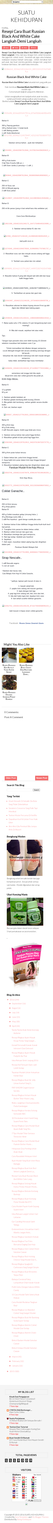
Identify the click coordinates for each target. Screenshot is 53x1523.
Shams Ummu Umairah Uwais (31, 623)
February (16, 1361)
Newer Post (41, 778)
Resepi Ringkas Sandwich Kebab (25, 1237)
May (14, 1021)
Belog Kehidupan (24, 1519)
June (14, 1017)
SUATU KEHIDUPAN (26, 16)
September (17, 1003)
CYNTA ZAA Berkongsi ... (20, 1410)
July (14, 1012)
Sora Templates (21, 1517)
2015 (12, 1371)
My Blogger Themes (40, 1517)
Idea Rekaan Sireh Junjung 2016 (25, 1060)
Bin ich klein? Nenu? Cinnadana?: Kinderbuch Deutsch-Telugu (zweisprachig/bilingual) (22, 1401)
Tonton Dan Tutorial (18, 1427)
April (14, 1026)
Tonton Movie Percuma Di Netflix (23, 815)
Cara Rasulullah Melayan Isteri (24, 1156)
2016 (12, 999)
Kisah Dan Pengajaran (19, 1396)
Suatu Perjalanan (17, 1418)
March (15, 1356)
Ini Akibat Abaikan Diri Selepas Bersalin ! (25, 1420)
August (15, 1008)
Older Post (11, 778)
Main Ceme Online (17, 1412)
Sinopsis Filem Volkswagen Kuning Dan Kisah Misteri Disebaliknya (24, 1430)
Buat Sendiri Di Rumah (19, 1438)
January (15, 1365)
